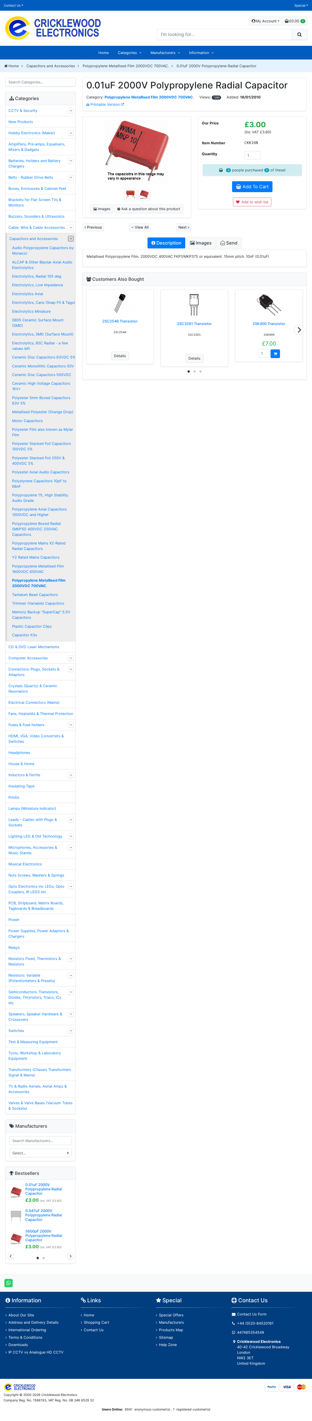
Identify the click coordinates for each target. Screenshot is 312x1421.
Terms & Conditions (25, 1337)
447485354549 (250, 1332)
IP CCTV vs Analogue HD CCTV (35, 1352)
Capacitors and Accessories (50, 66)
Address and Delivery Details (33, 1322)
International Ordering (27, 1330)
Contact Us (12, 5)
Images (103, 208)
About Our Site (21, 1315)
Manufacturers (163, 52)
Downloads (18, 1344)
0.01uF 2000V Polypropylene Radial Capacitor (43, 1189)
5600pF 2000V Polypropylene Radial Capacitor (43, 1235)
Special (299, 5)
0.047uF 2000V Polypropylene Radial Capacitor (43, 1215)
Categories (127, 52)
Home (103, 52)
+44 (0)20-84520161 (255, 1323)
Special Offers (171, 1315)
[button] (265, 21)
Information (199, 52)
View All (141, 227)
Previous (94, 227)
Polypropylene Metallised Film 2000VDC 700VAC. (126, 66)
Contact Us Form (251, 1314)
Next (183, 227)
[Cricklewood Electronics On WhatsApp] (8, 1283)
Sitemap (166, 1337)
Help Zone (168, 1344)
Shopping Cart (96, 1322)
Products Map (171, 1330)
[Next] (299, 330)
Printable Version (105, 104)
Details (120, 355)
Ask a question (150, 208)
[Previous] (11, 1256)
